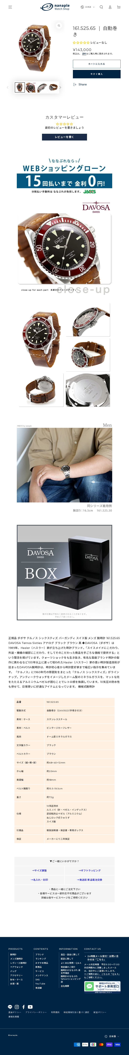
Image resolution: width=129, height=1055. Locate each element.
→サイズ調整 (39, 870)
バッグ (13, 971)
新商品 (38, 967)
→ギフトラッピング (90, 870)
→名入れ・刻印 (39, 879)
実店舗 (38, 988)
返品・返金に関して (70, 954)
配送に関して (67, 958)
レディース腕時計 (18, 963)
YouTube (40, 983)
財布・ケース (16, 979)
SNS (37, 979)
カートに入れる (96, 63)
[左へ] (10, 87)
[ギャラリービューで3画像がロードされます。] (42, 87)
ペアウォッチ (16, 967)
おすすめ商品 (41, 963)
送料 (84, 53)
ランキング (40, 958)
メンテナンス (41, 975)
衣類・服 (14, 983)
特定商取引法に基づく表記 (76, 1012)
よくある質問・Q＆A (71, 963)
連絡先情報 (13, 1016)
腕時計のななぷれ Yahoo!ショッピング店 (71, 979)
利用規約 (55, 1012)
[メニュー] (10, 7)
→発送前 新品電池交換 (89, 879)
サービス (39, 971)
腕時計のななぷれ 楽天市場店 (70, 971)
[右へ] (63, 87)
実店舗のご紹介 (68, 967)
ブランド (39, 954)
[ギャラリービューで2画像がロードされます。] (31, 87)
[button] (101, 7)
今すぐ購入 (97, 73)
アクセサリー (16, 975)
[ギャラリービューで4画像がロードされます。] (53, 87)
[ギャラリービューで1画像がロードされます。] (20, 87)
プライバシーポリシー (36, 1012)
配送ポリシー (100, 1012)
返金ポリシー (14, 1012)
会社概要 (65, 986)
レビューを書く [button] (64, 137)
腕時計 (13, 954)
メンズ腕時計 (16, 958)
